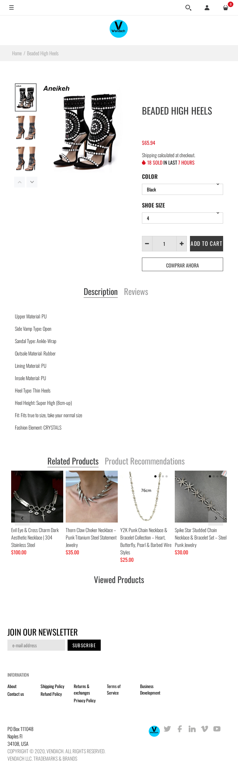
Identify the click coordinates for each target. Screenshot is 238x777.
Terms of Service (114, 689)
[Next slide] (215, 518)
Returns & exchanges (82, 689)
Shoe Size (153, 205)
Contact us (15, 694)
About (11, 686)
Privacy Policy (84, 700)
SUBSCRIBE (84, 645)
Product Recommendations (145, 461)
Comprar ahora (182, 265)
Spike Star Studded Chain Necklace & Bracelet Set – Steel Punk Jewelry (201, 537)
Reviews (136, 291)
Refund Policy (51, 694)
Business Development (150, 689)
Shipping (149, 155)
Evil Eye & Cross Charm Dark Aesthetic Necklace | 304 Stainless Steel (35, 537)
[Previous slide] (22, 518)
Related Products (73, 461)
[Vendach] (119, 30)
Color (150, 176)
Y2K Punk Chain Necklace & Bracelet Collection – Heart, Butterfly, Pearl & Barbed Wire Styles (145, 541)
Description (101, 291)
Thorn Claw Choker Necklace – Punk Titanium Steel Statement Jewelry (91, 537)
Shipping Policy (52, 686)
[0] (226, 8)
